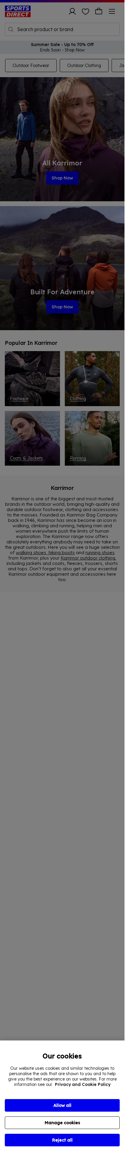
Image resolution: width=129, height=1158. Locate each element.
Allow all (62, 1105)
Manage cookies (62, 1122)
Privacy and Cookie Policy (82, 1084)
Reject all (62, 1140)
